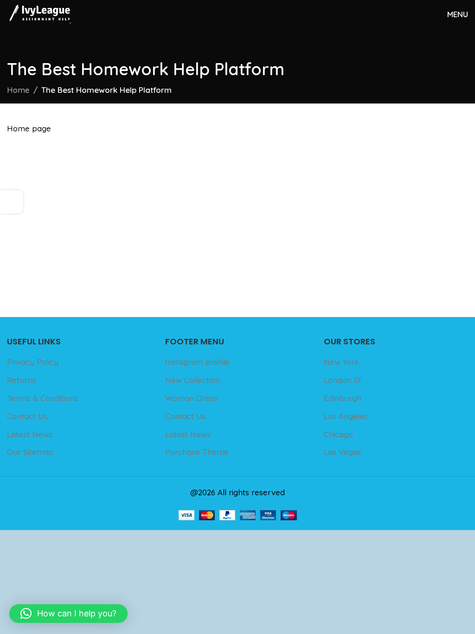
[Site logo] (39, 13)
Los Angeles (346, 416)
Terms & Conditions (42, 398)
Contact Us (27, 416)
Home (18, 90)
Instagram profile (197, 362)
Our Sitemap (30, 452)
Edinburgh (342, 398)
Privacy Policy (32, 362)
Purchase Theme (197, 452)
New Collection (192, 380)
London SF (343, 380)
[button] (68, 613)
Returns (21, 380)
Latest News (29, 434)
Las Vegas (342, 452)
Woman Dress (191, 398)
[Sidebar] (11, 201)
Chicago (338, 434)
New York (341, 362)
